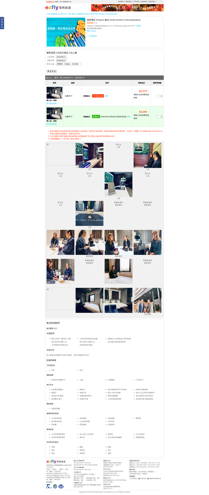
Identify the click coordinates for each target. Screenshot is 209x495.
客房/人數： (51, 64)
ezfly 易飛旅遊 (51, 14)
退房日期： (51, 60)
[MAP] (138, 26)
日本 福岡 (72, 14)
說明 (106, 96)
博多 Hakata (91, 31)
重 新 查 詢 (52, 71)
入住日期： (51, 56)
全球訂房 (62, 14)
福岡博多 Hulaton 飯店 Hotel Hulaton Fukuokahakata (97, 14)
